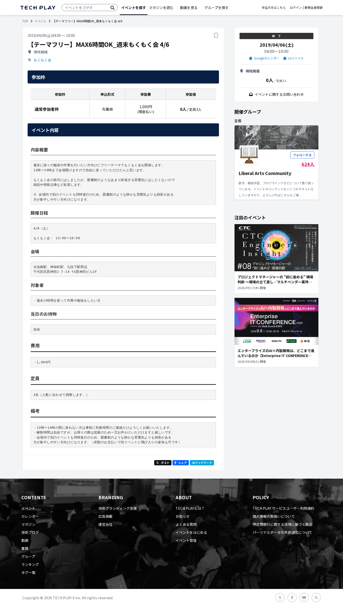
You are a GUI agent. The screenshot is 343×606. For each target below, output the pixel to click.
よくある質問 (186, 524)
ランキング (30, 564)
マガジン (28, 524)
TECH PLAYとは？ (190, 508)
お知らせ (183, 516)
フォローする (302, 155)
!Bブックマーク (202, 463)
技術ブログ (30, 532)
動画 (24, 540)
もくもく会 (42, 59)
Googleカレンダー (266, 58)
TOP (25, 21)
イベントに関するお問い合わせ (279, 94)
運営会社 (105, 524)
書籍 (24, 548)
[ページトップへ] (37, 8)
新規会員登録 (314, 8)
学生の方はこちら (274, 8)
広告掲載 (105, 516)
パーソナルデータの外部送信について (282, 532)
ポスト (165, 463)
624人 (308, 164)
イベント (40, 21)
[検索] (112, 8)
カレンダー (30, 516)
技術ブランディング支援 (117, 508)
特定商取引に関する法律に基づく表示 (282, 524)
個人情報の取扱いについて (274, 516)
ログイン (296, 8)
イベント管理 (186, 540)
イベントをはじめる (191, 532)
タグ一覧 (28, 572)
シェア (182, 463)
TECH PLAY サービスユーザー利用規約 (283, 508)
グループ (28, 556)
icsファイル (296, 58)
